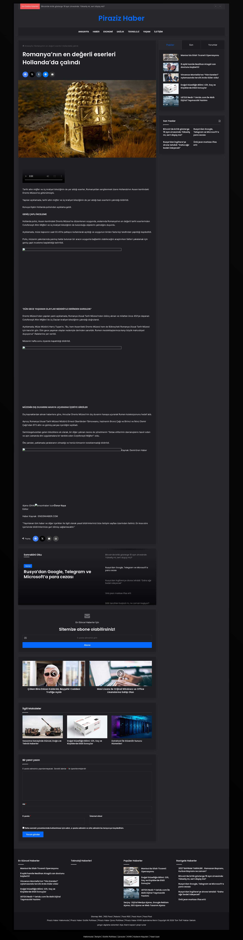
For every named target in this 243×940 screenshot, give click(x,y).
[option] (87, 577)
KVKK (129, 936)
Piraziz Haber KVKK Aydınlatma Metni (141, 920)
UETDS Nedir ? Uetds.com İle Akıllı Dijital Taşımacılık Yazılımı (197, 99)
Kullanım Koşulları (140, 936)
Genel (28, 566)
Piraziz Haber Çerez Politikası (110, 920)
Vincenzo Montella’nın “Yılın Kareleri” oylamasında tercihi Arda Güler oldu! (200, 76)
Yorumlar (212, 44)
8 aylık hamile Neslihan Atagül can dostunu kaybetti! (198, 66)
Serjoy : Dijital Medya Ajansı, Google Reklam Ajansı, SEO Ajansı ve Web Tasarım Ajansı (146, 904)
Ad (24, 804)
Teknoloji (133, 31)
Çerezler (121, 936)
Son (191, 44)
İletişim (158, 31)
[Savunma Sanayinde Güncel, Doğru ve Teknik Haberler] (42, 726)
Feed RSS (126, 916)
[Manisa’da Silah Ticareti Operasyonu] (171, 57)
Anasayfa (83, 31)
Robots (117, 916)
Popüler (170, 44)
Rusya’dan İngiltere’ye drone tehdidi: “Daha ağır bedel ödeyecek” (54, 574)
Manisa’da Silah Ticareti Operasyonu (200, 55)
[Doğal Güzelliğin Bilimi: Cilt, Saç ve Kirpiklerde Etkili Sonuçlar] (87, 726)
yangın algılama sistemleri (108, 925)
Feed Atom (136, 916)
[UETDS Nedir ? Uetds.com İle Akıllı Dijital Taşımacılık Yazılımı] (171, 101)
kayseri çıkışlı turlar (138, 925)
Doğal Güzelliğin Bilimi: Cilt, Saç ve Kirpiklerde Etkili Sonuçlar (84, 742)
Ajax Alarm (124, 925)
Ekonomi (108, 31)
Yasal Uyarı (155, 936)
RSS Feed (108, 916)
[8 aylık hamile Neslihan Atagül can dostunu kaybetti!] (171, 67)
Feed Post (147, 916)
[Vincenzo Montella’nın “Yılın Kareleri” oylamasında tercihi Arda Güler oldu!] (171, 77)
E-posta (26, 816)
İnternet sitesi (96, 816)
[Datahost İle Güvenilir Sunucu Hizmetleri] (132, 726)
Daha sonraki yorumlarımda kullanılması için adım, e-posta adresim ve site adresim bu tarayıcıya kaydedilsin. (74, 828)
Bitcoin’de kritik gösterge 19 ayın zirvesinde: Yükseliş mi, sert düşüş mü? (176, 132)
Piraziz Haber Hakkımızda (58, 920)
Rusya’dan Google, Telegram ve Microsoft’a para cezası (65, 6)
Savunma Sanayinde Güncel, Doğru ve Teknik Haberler (41, 742)
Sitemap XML (96, 916)
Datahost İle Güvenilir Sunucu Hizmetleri (127, 742)
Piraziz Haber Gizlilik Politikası (83, 920)
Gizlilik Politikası (109, 936)
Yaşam (146, 31)
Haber (96, 31)
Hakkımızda (88, 936)
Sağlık (120, 31)
